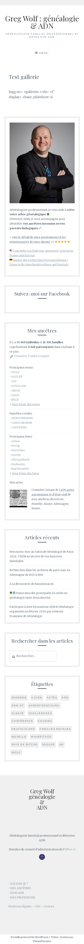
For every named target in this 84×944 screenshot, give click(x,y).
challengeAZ (40, 713)
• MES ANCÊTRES (19, 888)
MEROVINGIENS (22, 418)
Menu (44, 52)
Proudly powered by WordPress (29, 937)
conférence (22, 720)
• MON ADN (16, 893)
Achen (15, 441)
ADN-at (18, 705)
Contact (49, 906)
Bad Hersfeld (20, 468)
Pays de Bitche (25, 744)
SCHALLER (18, 386)
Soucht (16, 455)
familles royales (55, 728)
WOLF (15, 372)
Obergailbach (20, 459)
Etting (15, 445)
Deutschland (23, 728)
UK (61, 744)
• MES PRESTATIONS (21, 897)
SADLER (16, 376)
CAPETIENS (19, 427)
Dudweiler (18, 464)
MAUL (15, 395)
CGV (37, 906)
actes (52, 697)
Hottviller (18, 450)
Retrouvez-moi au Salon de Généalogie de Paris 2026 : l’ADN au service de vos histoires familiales (42, 556)
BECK (15, 399)
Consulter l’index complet (31, 356)
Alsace (18, 713)
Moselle (19, 736)
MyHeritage (41, 736)
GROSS (15, 390)
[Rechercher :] (33, 656)
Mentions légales (20, 906)
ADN (65, 697)
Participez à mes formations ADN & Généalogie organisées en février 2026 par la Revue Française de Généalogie (42, 611)
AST (14, 381)
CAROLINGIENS (21, 422)
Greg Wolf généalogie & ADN (42, 799)
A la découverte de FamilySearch (31, 584)
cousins (45, 720)
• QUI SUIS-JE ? (18, 883)
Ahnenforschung (44, 705)
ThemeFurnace (42, 941)
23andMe (19, 697)
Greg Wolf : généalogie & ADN (42, 22)
